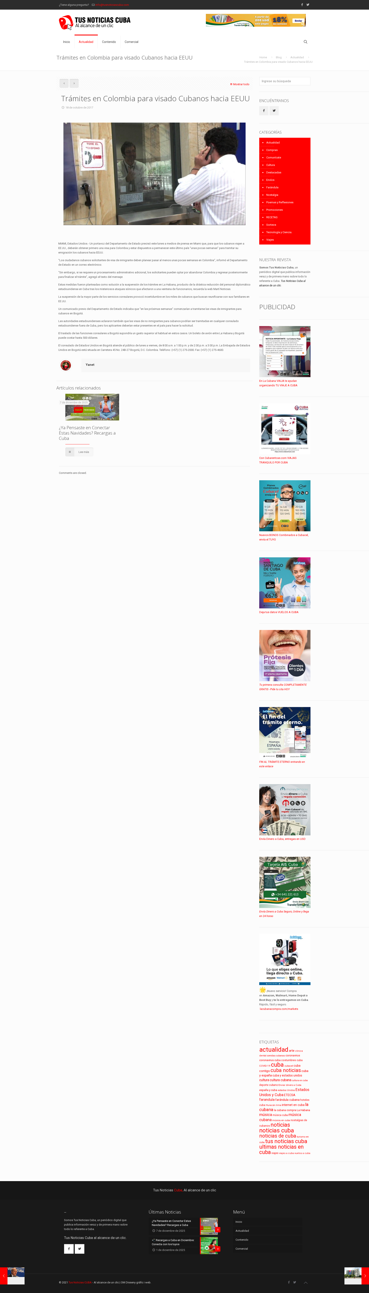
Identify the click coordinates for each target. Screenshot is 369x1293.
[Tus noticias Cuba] (94, 22)
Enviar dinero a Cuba (289, 1085)
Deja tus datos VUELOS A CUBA (279, 612)
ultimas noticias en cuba (281, 1149)
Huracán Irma (273, 1105)
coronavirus (293, 1055)
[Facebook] (302, 5)
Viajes (270, 239)
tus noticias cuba (286, 1141)
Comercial (242, 1248)
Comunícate (273, 157)
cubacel (288, 1066)
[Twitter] (308, 5)
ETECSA (289, 1095)
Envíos (270, 180)
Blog (279, 57)
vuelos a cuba (302, 1153)
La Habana (303, 1110)
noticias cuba (276, 1130)
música (265, 1114)
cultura (264, 1080)
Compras (272, 150)
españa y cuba (268, 1090)
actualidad (273, 1049)
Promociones (274, 209)
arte (291, 1051)
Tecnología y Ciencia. (279, 232)
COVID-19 (264, 1065)
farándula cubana (287, 1100)
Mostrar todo (241, 84)
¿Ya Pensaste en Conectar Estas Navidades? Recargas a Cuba (87, 433)
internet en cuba (293, 1105)
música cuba (280, 1115)
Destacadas (273, 172)
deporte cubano (268, 1085)
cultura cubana (280, 1080)
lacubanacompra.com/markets (279, 1008)
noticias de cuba (277, 1136)
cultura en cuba (300, 1080)
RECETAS (272, 217)
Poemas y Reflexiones (279, 202)
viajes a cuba (286, 1153)
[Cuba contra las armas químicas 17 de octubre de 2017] (12, 1275)
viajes (274, 1153)
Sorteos (271, 224)
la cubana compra (285, 1110)
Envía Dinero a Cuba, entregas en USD (282, 839)
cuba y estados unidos (287, 1075)
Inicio (239, 1221)
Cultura (270, 165)
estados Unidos (286, 1090)
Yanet (90, 365)
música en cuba (281, 1120)
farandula (267, 1100)
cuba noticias (286, 1070)
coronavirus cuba (270, 1060)
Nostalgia (272, 194)
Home (263, 57)
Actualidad (297, 57)
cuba (277, 1064)
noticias (280, 1125)
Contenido (242, 1239)
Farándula (272, 187)
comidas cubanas (276, 1055)
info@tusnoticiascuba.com (112, 4)
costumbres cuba (292, 1060)
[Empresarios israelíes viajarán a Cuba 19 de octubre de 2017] (356, 1275)
